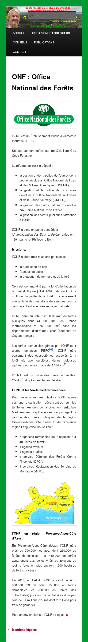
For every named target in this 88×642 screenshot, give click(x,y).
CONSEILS (20, 42)
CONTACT (19, 51)
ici (67, 614)
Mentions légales (24, 629)
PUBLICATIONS (44, 42)
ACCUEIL (19, 33)
